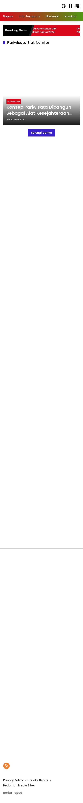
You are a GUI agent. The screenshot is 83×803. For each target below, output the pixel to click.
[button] (63, 6)
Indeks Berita (38, 780)
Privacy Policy (13, 780)
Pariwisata (13, 101)
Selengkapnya (41, 133)
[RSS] (6, 766)
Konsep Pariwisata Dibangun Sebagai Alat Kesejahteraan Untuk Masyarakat (38, 110)
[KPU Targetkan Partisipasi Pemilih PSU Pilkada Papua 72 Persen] (65, 30)
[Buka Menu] (70, 6)
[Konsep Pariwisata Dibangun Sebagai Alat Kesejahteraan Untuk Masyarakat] (41, 86)
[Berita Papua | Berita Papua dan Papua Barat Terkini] (30, 6)
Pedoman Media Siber (19, 785)
